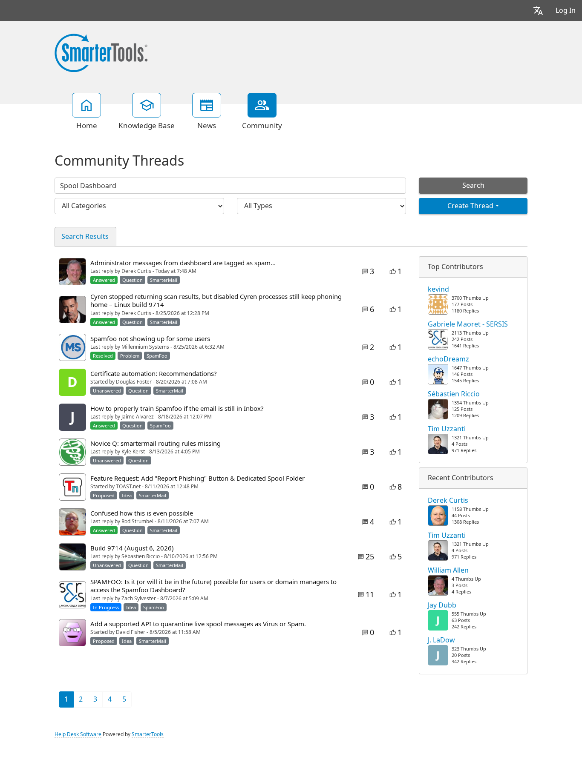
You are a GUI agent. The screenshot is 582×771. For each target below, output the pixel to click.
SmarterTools (148, 734)
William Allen (448, 570)
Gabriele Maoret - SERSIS (468, 324)
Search (473, 185)
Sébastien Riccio (454, 394)
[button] (538, 10)
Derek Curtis (448, 500)
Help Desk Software (78, 734)
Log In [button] (566, 10)
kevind (438, 289)
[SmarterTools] (101, 52)
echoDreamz (448, 359)
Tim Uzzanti (447, 429)
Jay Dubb (442, 605)
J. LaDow (441, 640)
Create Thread (470, 206)
